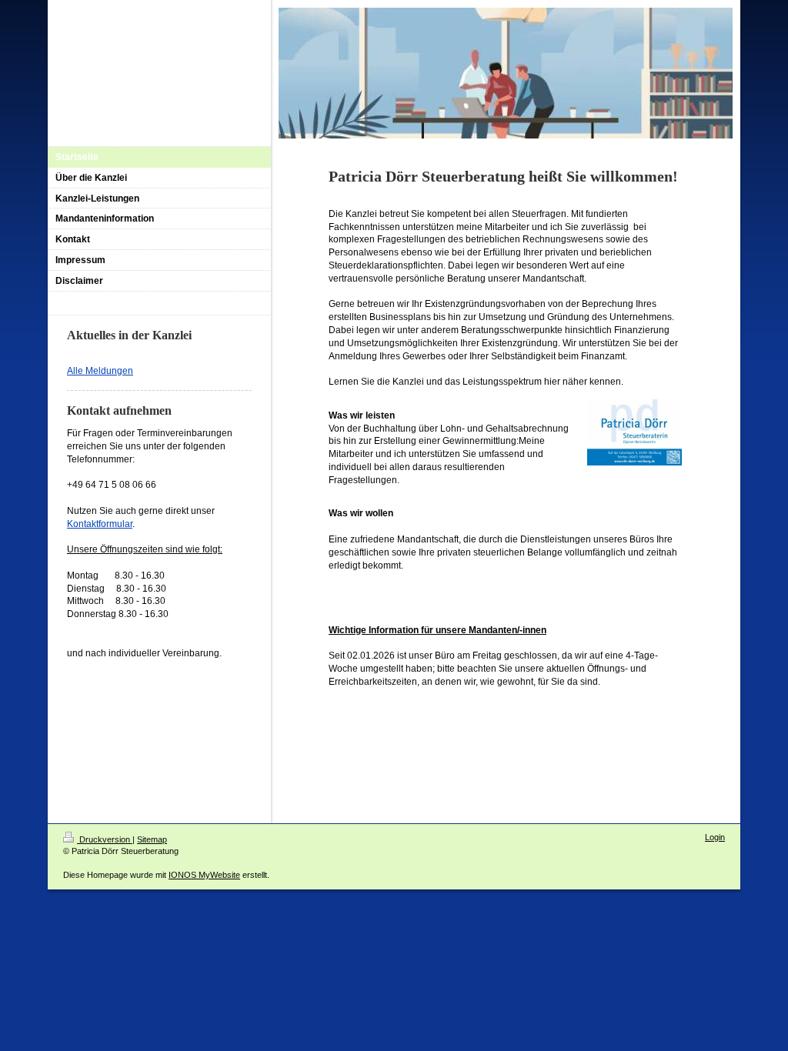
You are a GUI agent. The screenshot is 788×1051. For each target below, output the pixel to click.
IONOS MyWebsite (204, 874)
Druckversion (104, 839)
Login (715, 837)
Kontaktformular (99, 524)
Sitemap (152, 839)
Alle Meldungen (100, 370)
